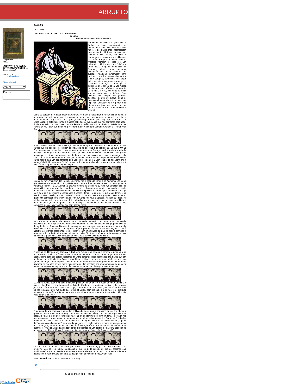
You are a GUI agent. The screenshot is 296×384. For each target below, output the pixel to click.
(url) (36, 364)
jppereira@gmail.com (11, 76)
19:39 (36, 29)
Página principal (9, 82)
